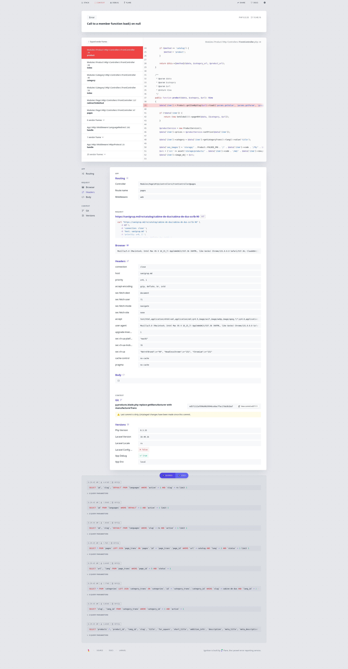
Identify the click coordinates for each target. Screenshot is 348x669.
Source (100, 650)
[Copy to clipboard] (257, 184)
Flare (225, 650)
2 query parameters (98, 493)
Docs (111, 650)
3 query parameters (98, 554)
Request (86, 182)
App (83, 169)
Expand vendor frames (98, 42)
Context (86, 206)
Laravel (122, 650)
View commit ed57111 (249, 406)
